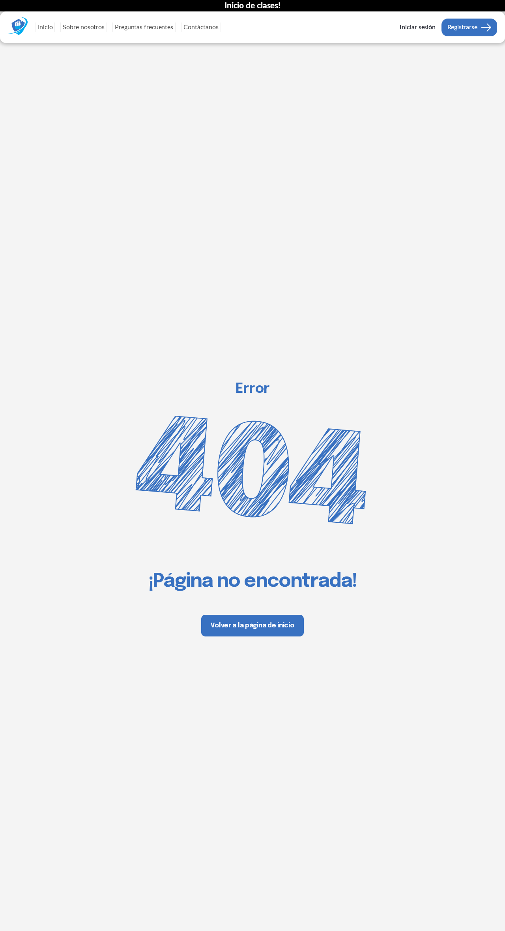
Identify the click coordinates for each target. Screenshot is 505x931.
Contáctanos (201, 27)
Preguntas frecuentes (144, 27)
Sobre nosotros (84, 27)
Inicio (45, 27)
